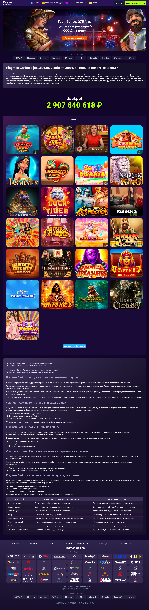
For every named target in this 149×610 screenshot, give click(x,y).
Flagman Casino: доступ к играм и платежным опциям (30, 363)
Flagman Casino (7, 3)
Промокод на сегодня (54, 3)
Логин (119, 3)
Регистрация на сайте (74, 38)
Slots (37, 3)
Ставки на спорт (129, 544)
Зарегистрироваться (135, 3)
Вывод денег (105, 544)
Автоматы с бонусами (74, 346)
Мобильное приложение (77, 544)
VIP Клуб (33, 544)
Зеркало (15, 544)
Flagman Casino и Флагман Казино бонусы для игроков (31, 372)
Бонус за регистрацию (77, 3)
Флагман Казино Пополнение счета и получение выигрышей (33, 370)
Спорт (94, 3)
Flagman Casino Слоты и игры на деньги (25, 368)
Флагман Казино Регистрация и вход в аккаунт (28, 366)
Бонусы (51, 544)
